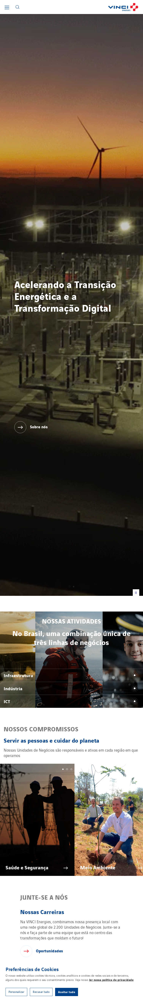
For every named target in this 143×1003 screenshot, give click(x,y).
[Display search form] (17, 7)
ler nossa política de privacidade (111, 980)
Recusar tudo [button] (41, 992)
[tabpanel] (71, 305)
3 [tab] (71, 769)
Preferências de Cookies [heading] (32, 969)
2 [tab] (67, 769)
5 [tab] (80, 769)
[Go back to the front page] (82, 7)
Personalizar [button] (16, 992)
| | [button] (136, 592)
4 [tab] (76, 769)
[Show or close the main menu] (7, 7)
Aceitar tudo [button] (66, 992)
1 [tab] (63, 769)
